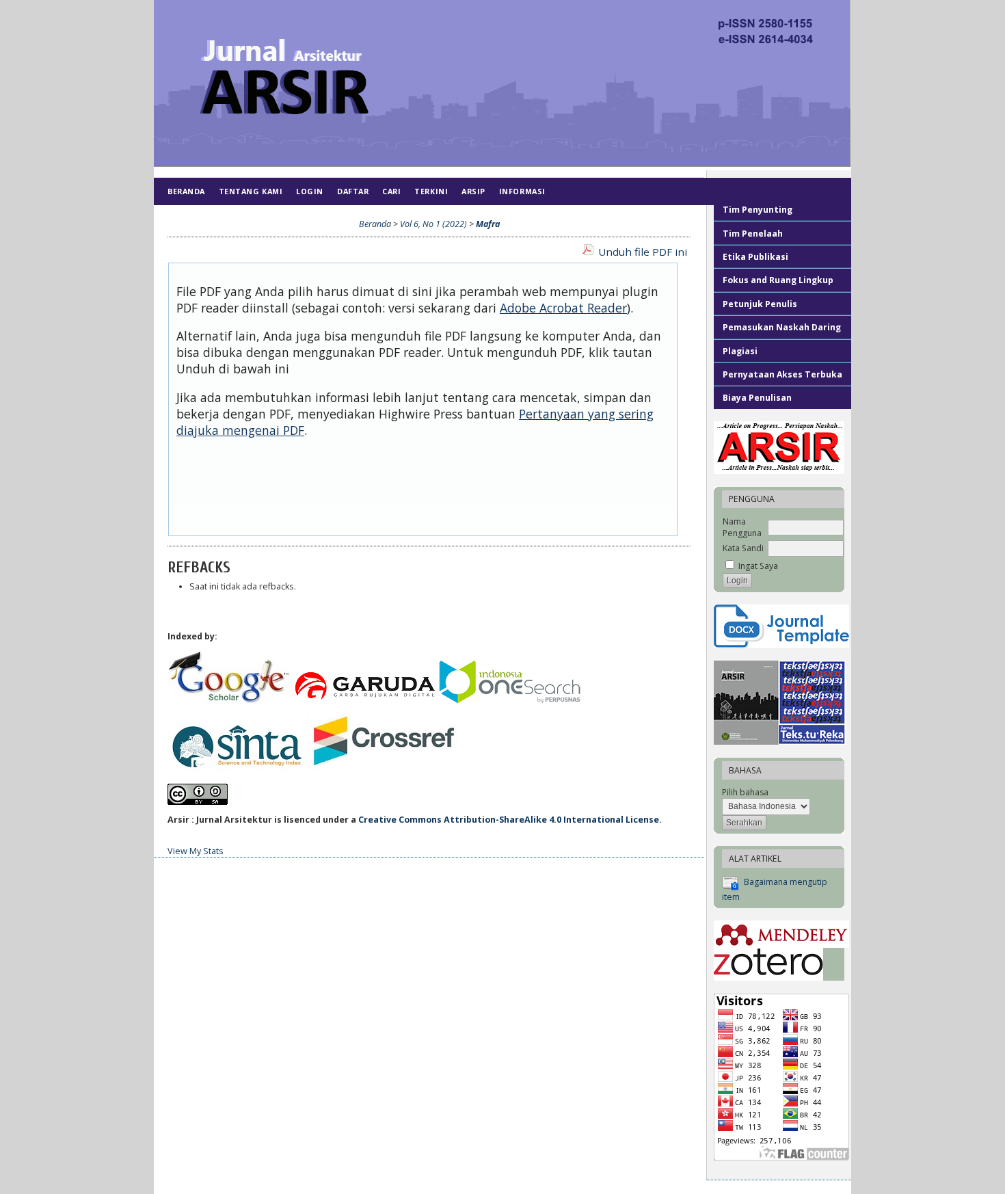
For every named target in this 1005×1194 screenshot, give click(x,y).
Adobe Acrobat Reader (563, 308)
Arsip (473, 191)
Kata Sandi (743, 548)
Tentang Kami (250, 191)
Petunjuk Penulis (760, 304)
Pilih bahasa (745, 792)
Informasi (522, 191)
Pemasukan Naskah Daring (782, 327)
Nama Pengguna (742, 527)
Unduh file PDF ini (642, 251)
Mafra (488, 224)
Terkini (431, 191)
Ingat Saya (758, 566)
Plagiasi (741, 351)
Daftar (352, 191)
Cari (391, 191)
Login (309, 191)
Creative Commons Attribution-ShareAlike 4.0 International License (508, 819)
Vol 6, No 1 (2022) (433, 224)
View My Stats (196, 851)
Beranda (186, 191)
